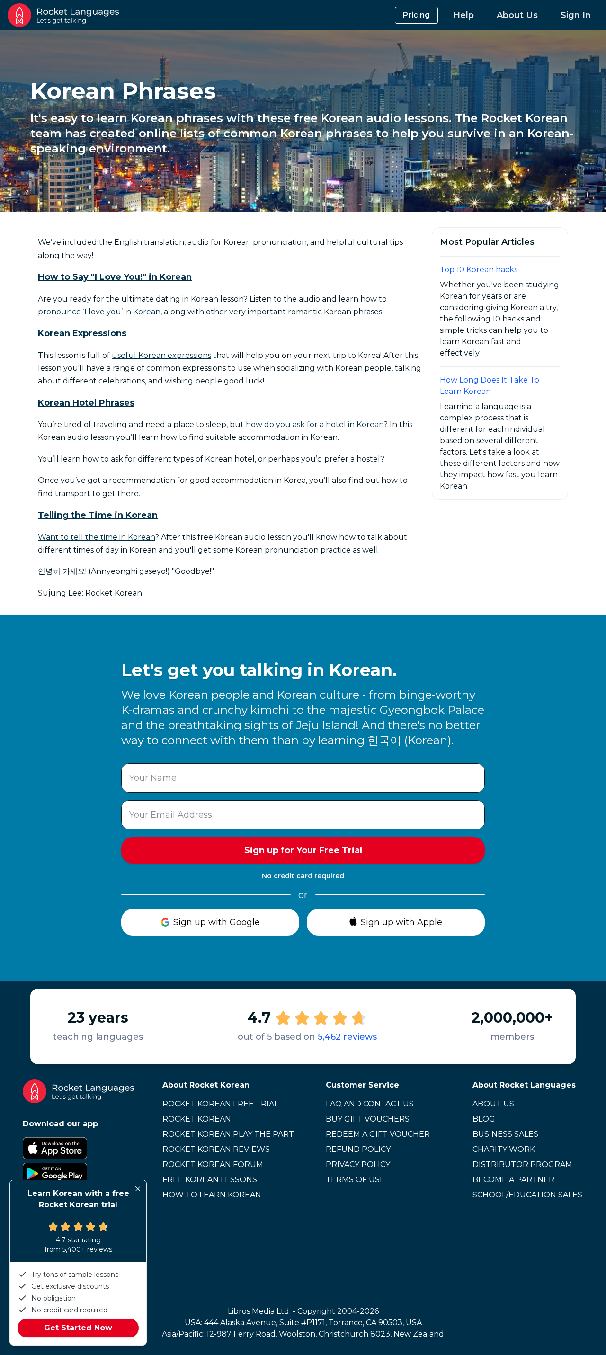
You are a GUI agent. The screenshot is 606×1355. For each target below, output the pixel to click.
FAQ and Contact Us (370, 1103)
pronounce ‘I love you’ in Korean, (100, 311)
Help (463, 15)
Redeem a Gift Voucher (378, 1134)
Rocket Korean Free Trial (220, 1103)
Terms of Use (355, 1179)
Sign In (576, 15)
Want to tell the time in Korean (96, 537)
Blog (483, 1118)
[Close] (138, 1189)
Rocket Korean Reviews (216, 1149)
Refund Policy (358, 1149)
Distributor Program (522, 1164)
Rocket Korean (196, 1118)
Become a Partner (513, 1179)
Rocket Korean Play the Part (228, 1134)
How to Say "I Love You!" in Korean (115, 277)
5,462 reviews (347, 1037)
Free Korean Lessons (209, 1179)
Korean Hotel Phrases (86, 403)
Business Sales (505, 1134)
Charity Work (503, 1149)
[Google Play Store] (78, 1174)
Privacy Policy (358, 1164)
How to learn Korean (211, 1194)
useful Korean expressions (161, 355)
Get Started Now (78, 1327)
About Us (517, 15)
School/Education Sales (527, 1194)
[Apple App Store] (78, 1148)
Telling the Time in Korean (98, 515)
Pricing (416, 14)
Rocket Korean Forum (212, 1164)
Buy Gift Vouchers (368, 1118)
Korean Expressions (82, 333)
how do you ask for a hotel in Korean (314, 424)
